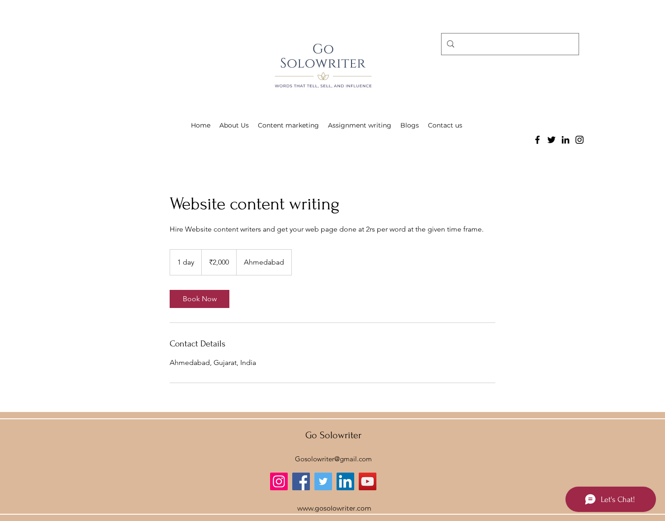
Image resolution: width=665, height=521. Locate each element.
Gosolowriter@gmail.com (333, 459)
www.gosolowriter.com (334, 508)
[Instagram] (579, 139)
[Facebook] (537, 139)
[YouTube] (367, 481)
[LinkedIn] (565, 139)
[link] (199, 299)
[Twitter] (551, 139)
